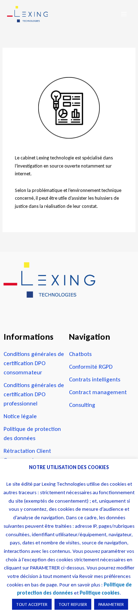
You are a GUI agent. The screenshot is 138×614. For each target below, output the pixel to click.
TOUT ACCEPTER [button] (31, 604)
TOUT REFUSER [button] (73, 604)
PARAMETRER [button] (111, 604)
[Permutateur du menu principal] (124, 14)
